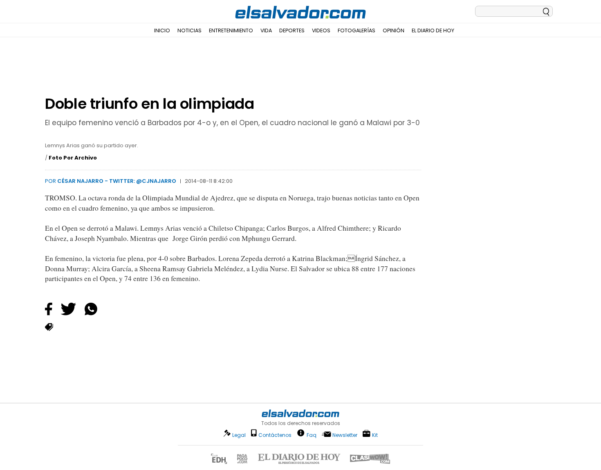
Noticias (189, 30)
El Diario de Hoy (433, 30)
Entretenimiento (231, 30)
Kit (375, 435)
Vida (266, 30)
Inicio (162, 30)
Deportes (292, 30)
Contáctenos (275, 435)
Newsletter (344, 435)
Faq (311, 435)
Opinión (393, 30)
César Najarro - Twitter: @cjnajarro (116, 181)
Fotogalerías (356, 30)
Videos (321, 30)
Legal (239, 435)
